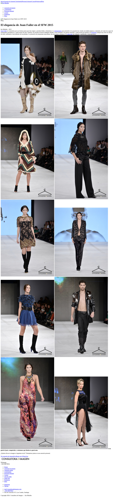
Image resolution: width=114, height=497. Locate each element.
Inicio (2, 1)
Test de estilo (8, 476)
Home (6, 467)
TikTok (6, 486)
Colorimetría (18, 1)
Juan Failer (4, 31)
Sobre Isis (7, 478)
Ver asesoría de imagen (7, 456)
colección (69, 34)
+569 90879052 (8, 491)
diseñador (94, 32)
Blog (42, 1)
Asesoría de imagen (9, 1)
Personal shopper (27, 1)
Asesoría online (8, 470)
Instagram (7, 484)
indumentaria (58, 31)
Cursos (34, 1)
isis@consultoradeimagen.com (12, 489)
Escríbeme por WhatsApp (21, 456)
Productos (38, 1)
